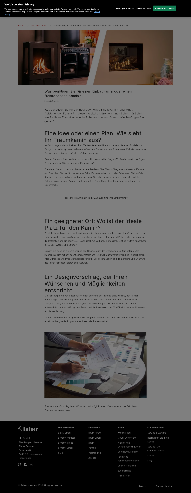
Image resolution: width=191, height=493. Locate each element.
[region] (95, 8)
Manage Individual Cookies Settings (133, 8)
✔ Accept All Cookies (165, 8)
